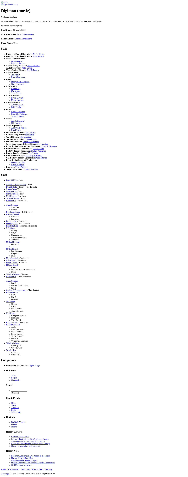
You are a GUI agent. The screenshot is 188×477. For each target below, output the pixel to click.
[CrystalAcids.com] (4, 2)
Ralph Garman (12, 322)
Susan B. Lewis (17, 116)
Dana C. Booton (18, 162)
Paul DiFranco (33, 70)
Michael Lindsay (13, 242)
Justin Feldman (33, 65)
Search (9, 385)
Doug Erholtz (11, 187)
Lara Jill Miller (12, 180)
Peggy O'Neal (12, 263)
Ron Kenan (16, 130)
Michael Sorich (12, 249)
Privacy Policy (38, 469)
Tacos (13, 405)
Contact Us (14, 469)
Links (13, 410)
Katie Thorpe (38, 56)
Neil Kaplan (11, 196)
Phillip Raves (30, 139)
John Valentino (25, 137)
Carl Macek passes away (21, 465)
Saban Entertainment (25, 34)
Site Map (48, 469)
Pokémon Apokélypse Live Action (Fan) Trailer (30, 456)
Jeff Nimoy (15, 75)
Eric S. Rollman (17, 165)
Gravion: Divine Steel (20, 437)
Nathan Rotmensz (38, 151)
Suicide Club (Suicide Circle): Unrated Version (30, 439)
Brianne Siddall (12, 214)
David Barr (15, 91)
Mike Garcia (27, 68)
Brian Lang (15, 89)
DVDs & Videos (18, 422)
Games (14, 424)
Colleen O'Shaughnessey (16, 184)
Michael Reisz (12, 191)
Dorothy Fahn (12, 223)
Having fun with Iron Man (22, 458)
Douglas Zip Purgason (20, 82)
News (13, 403)
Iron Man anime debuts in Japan (24, 460)
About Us (15, 408)
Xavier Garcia (38, 54)
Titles (13, 375)
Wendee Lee (11, 201)
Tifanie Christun (12, 198)
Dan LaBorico (41, 158)
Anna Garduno (12, 205)
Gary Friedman (17, 84)
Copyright (5, 474)
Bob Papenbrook (13, 212)
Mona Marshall (12, 194)
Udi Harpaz (16, 123)
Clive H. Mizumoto (49, 146)
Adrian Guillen (17, 105)
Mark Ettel (29, 135)
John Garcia (16, 93)
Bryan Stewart (17, 98)
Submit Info (16, 412)
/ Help (25, 469)
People (14, 378)
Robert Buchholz (18, 77)
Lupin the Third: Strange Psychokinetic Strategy (30, 444)
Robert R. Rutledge (19, 114)
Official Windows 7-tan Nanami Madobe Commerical (33, 463)
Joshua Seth (11, 189)
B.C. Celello (16, 107)
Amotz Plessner (17, 121)
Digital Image (34, 365)
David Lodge (11, 221)
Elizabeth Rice (12, 226)
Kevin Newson (17, 100)
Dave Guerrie (38, 148)
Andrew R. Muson (18, 128)
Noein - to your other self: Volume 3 (25, 446)
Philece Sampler (12, 265)
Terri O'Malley (21, 167)
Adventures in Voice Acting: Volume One (28, 441)
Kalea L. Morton (18, 112)
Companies (15, 380)
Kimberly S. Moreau (33, 155)
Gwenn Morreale (31, 169)
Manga (14, 427)
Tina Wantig (33, 153)
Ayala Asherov (17, 61)
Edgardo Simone (18, 63)
